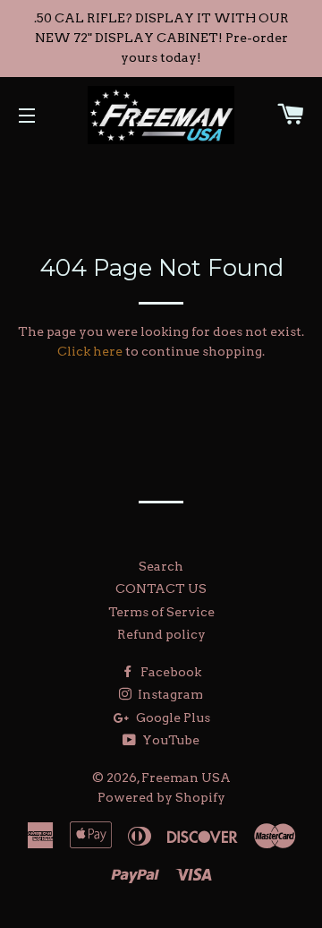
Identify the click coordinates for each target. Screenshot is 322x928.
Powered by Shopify (161, 797)
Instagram (169, 694)
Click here (90, 351)
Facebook (169, 672)
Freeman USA (186, 777)
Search (161, 566)
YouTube (169, 740)
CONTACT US (161, 588)
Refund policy (161, 634)
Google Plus (171, 717)
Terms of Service (161, 612)
